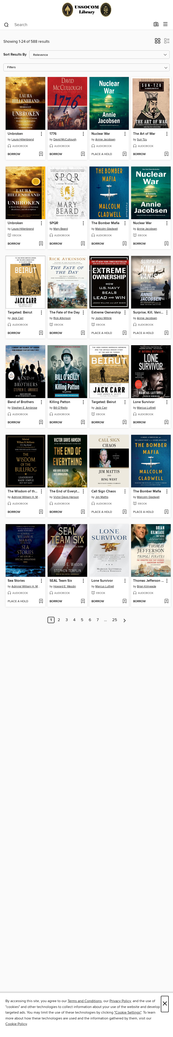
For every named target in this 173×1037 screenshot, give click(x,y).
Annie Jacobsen (105, 139)
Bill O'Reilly (60, 408)
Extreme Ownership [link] (106, 313)
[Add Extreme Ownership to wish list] (124, 333)
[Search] (6, 24)
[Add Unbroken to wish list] (41, 154)
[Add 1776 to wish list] (83, 154)
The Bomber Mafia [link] (105, 223)
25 (114, 620)
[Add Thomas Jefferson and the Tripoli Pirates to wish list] (166, 601)
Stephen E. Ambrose (24, 408)
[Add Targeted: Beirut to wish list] (41, 333)
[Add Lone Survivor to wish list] (166, 423)
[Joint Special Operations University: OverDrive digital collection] (86, 9)
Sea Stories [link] (16, 581)
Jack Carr (17, 318)
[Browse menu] (165, 24)
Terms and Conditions (85, 1001)
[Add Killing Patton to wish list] (83, 423)
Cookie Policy (16, 1024)
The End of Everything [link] (65, 491)
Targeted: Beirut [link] (20, 313)
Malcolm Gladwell (106, 229)
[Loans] (156, 25)
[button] (157, 42)
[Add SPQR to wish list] (83, 244)
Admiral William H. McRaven (26, 497)
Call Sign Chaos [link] (103, 491)
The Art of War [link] (144, 134)
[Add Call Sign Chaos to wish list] (124, 512)
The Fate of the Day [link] (65, 313)
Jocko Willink (103, 318)
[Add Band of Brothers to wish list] (41, 423)
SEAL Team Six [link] (61, 581)
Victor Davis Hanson (66, 497)
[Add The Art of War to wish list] (166, 154)
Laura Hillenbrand (22, 139)
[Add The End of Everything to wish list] (83, 512)
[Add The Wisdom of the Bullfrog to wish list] (41, 512)
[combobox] (77, 24)
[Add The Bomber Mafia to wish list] (124, 244)
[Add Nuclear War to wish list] (124, 154)
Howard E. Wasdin (64, 586)
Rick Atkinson (62, 318)
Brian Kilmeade (146, 586)
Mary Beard (60, 229)
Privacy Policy (120, 1001)
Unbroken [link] (15, 134)
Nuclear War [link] (100, 134)
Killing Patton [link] (60, 402)
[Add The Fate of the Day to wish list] (83, 333)
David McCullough (64, 139)
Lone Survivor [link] (144, 402)
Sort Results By (15, 54)
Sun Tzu (142, 139)
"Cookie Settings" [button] (127, 1012)
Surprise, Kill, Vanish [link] (148, 313)
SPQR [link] (54, 223)
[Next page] (124, 620)
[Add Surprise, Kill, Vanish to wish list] (166, 333)
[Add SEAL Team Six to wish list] (83, 601)
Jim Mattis (101, 497)
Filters (11, 67)
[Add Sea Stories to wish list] (41, 601)
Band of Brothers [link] (21, 402)
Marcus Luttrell (146, 408)
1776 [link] (53, 134)
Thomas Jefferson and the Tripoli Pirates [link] (148, 581)
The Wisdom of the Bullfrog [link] (23, 491)
